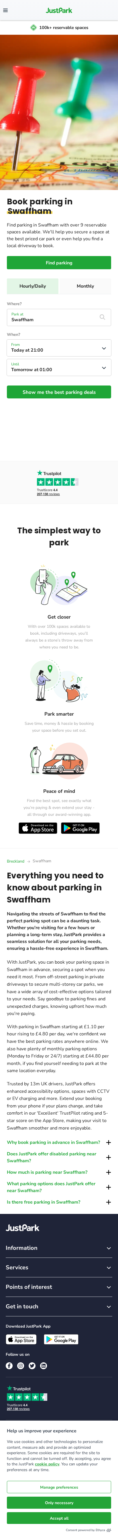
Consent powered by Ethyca (85, 1530)
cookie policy (47, 1464)
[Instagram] (20, 1365)
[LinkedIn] (43, 1365)
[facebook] (9, 1365)
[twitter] (32, 1365)
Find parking (59, 263)
